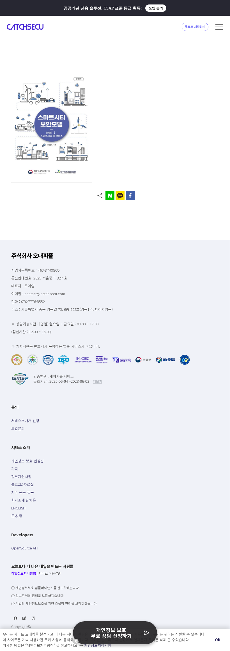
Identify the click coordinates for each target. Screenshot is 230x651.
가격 (14, 468)
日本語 (16, 515)
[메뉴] (219, 27)
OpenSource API (24, 548)
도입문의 (18, 428)
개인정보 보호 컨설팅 (27, 461)
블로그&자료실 (22, 484)
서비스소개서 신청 (25, 420)
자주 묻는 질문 (22, 492)
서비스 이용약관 (49, 573)
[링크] (25, 27)
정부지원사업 (21, 476)
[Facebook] (15, 618)
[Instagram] (33, 618)
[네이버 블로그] (24, 618)
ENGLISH (18, 508)
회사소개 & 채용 (23, 500)
